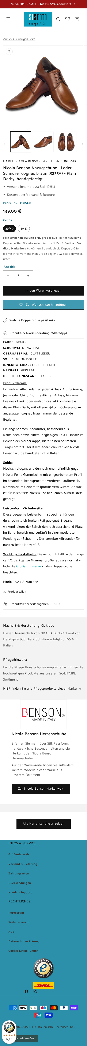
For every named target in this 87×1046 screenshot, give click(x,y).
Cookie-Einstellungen (23, 951)
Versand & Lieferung (22, 864)
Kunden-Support (20, 892)
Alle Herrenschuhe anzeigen (43, 823)
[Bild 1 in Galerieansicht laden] (20, 142)
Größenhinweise (28, 566)
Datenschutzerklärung (24, 941)
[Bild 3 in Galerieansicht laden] (66, 142)
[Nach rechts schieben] (82, 144)
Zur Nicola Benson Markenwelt (41, 788)
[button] (8, 19)
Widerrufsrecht (19, 922)
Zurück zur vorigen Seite (19, 39)
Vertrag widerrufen (22, 1038)
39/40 (9, 228)
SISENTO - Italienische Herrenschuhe (48, 1027)
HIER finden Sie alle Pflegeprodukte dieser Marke (40, 689)
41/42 (23, 228)
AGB (11, 932)
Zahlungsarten (18, 873)
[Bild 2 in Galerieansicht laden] (43, 142)
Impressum (16, 912)
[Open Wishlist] (67, 19)
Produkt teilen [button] (16, 591)
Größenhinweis (18, 854)
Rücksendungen (19, 883)
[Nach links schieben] (4, 144)
